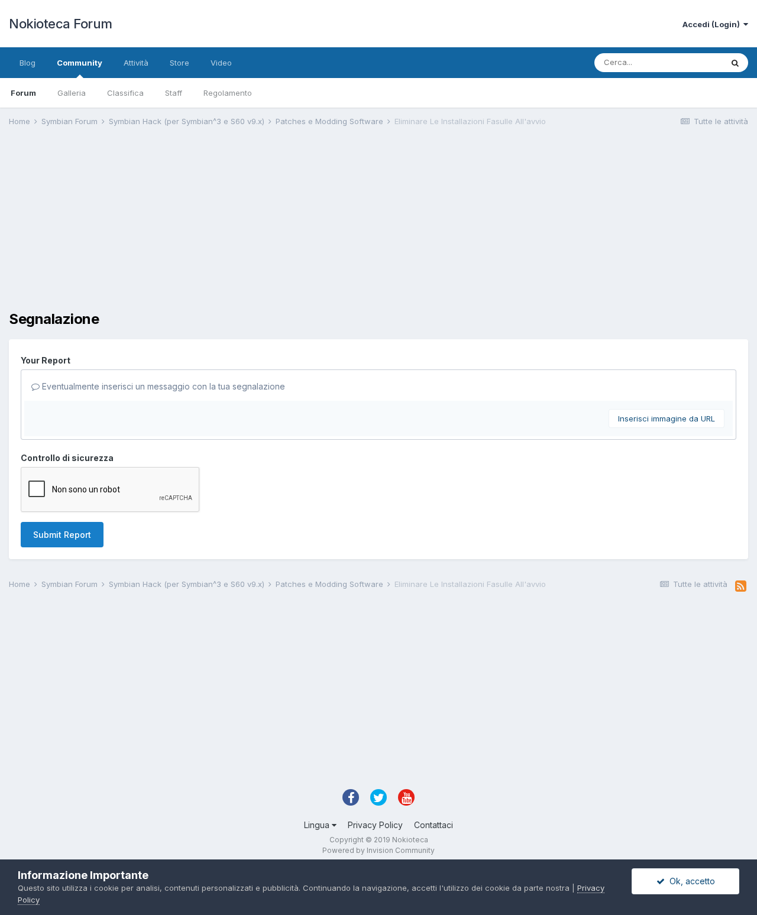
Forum (23, 93)
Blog (27, 62)
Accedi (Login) (712, 24)
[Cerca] (735, 62)
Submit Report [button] (62, 535)
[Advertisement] (224, 228)
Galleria (71, 93)
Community (79, 62)
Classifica (125, 93)
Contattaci (433, 825)
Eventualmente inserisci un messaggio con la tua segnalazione (162, 386)
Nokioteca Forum (60, 23)
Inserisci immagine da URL (666, 418)
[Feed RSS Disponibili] (740, 586)
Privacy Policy (375, 825)
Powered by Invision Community (378, 850)
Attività (136, 62)
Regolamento (227, 93)
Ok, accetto (690, 881)
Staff (173, 93)
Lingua (318, 825)
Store (179, 62)
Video (221, 62)
